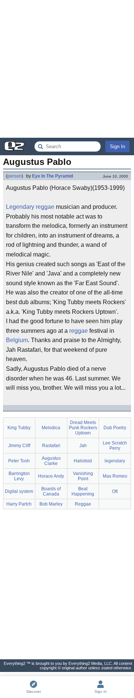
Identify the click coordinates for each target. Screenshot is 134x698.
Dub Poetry (114, 427)
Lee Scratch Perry (115, 445)
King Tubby (19, 427)
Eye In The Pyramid (52, 176)
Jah (83, 445)
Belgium (17, 340)
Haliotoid (83, 460)
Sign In (117, 146)
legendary (115, 460)
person (14, 176)
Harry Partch (19, 504)
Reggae (83, 504)
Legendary (20, 207)
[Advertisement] (67, 69)
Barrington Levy (19, 476)
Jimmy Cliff (19, 445)
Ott (115, 491)
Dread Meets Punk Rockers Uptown (83, 428)
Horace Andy (51, 476)
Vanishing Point (83, 476)
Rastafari (51, 445)
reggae (45, 207)
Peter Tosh (19, 460)
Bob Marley (51, 504)
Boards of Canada (51, 491)
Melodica (51, 427)
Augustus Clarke (51, 461)
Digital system (19, 491)
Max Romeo (115, 476)
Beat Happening (82, 491)
